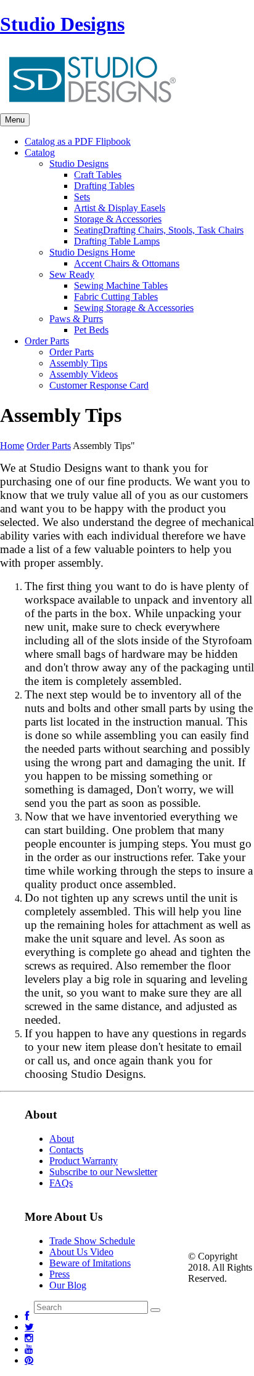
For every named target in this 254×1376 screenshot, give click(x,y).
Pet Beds (91, 330)
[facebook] (27, 1316)
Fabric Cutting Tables (116, 296)
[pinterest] (29, 1360)
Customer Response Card (99, 385)
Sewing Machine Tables (121, 285)
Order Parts (71, 352)
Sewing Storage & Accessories (134, 307)
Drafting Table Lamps (117, 241)
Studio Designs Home (92, 252)
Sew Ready (71, 274)
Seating (159, 230)
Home (12, 445)
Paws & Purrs (76, 319)
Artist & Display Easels (119, 208)
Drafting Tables (104, 185)
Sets (82, 197)
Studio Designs (62, 24)
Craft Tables (97, 174)
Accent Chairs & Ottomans (126, 263)
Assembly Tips (78, 363)
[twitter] (29, 1327)
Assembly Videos (83, 374)
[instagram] (29, 1338)
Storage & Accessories (118, 219)
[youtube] (29, 1349)
